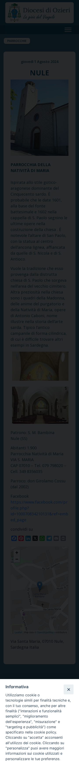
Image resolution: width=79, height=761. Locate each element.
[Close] (68, 689)
